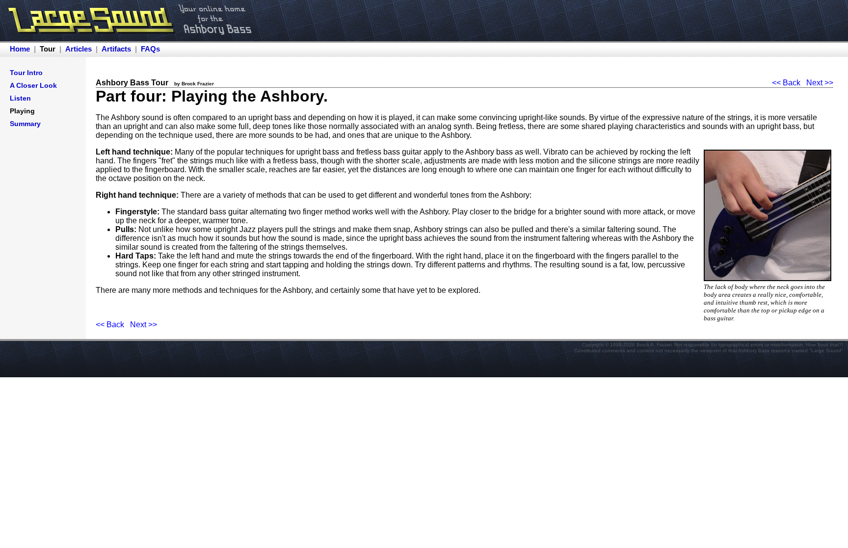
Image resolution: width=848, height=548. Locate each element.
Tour (47, 49)
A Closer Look (33, 85)
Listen (20, 98)
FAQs (150, 49)
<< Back (786, 82)
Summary (25, 124)
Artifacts (116, 49)
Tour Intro (26, 73)
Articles (78, 49)
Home (20, 49)
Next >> (819, 82)
